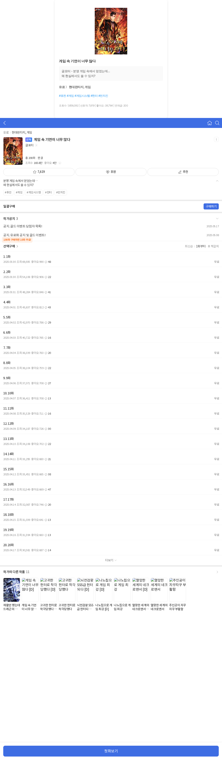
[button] (111, 218)
